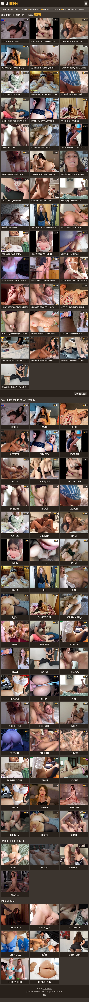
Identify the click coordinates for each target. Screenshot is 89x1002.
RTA (44, 994)
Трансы (81, 9)
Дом (10, 3)
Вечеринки (56, 9)
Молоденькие (35, 9)
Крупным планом (69, 9)
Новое (30, 14)
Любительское (7, 9)
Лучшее (37, 14)
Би (17, 9)
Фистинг (46, 9)
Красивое (23, 9)
